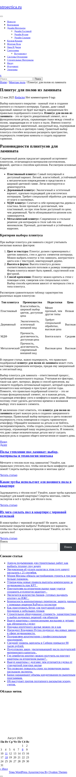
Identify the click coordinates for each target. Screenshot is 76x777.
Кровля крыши (14, 40)
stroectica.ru (11, 6)
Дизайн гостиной (22, 31)
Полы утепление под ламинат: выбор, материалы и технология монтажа (29, 454)
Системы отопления (17, 56)
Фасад (10, 63)
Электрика (12, 69)
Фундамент (12, 66)
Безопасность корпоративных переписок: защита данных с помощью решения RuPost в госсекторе (41, 603)
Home (3, 82)
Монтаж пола (14, 44)
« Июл (4, 768)
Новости (11, 21)
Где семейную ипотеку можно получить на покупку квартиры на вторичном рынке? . (38, 657)
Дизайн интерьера (16, 28)
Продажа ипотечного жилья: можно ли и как (34, 626)
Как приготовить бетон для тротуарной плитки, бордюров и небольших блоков (36, 609)
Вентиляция (13, 24)
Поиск (38, 79)
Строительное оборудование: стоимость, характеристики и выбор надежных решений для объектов (41, 616)
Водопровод (20, 53)
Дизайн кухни (21, 34)
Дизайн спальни (22, 37)
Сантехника (13, 50)
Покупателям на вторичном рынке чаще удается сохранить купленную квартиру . (36, 590)
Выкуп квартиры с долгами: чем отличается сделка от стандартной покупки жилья (39, 664)
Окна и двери (14, 47)
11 (6, 753)
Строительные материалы (20, 60)
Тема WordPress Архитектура (38, 772)
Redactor (20, 97)
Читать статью (8, 475)
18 (6, 757)
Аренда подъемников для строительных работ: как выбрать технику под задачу (37, 564)
